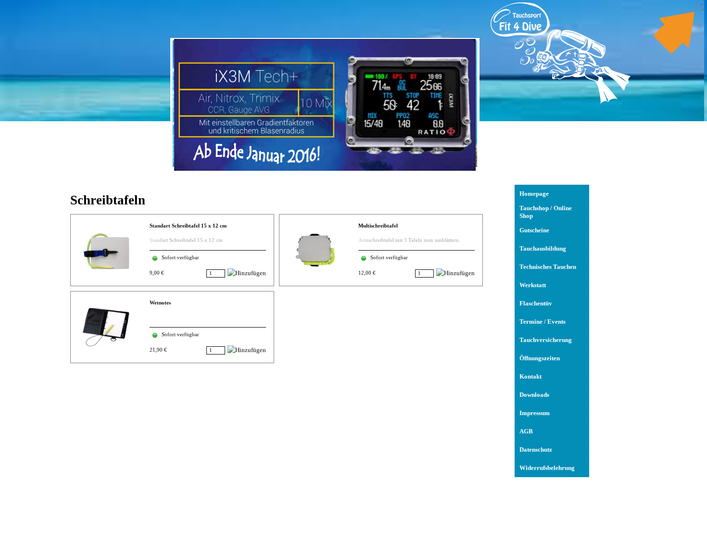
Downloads (534, 394)
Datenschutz (535, 449)
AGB (526, 431)
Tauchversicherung (545, 339)
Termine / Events (542, 321)
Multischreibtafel (378, 225)
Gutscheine (534, 230)
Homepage (534, 193)
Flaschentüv (535, 303)
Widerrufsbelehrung (547, 467)
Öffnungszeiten (539, 358)
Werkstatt (532, 285)
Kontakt (530, 376)
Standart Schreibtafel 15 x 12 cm (188, 225)
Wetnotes (160, 302)
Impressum (534, 413)
